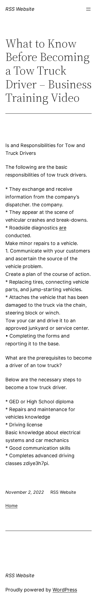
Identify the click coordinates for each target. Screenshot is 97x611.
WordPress (65, 589)
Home (11, 505)
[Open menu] (88, 9)
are (62, 228)
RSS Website (19, 9)
